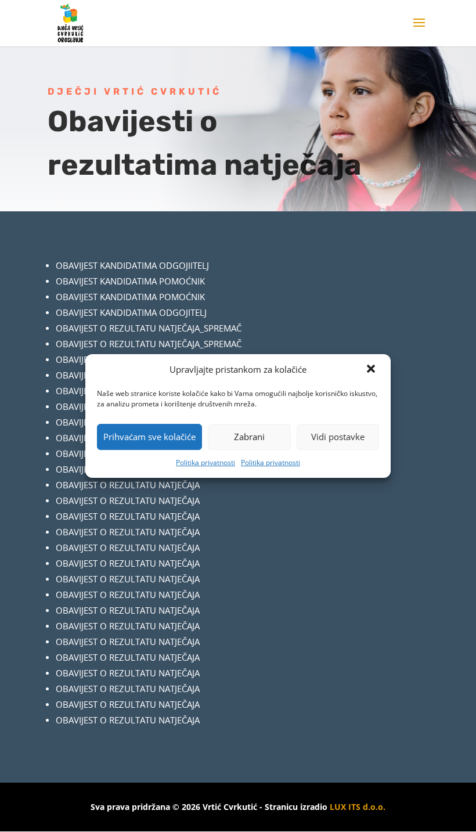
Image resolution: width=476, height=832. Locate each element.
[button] (372, 370)
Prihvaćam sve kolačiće (149, 436)
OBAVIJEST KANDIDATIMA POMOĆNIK (130, 281)
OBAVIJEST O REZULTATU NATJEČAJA (128, 485)
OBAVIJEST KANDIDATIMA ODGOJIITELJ (132, 265)
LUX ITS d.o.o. (357, 806)
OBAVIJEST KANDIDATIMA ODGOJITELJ (131, 312)
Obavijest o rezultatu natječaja (128, 563)
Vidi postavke (338, 436)
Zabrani (249, 436)
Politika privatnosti (205, 462)
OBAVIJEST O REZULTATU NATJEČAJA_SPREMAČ (148, 328)
